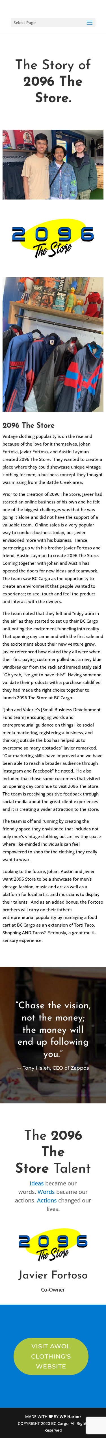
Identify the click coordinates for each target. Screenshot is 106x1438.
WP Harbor (70, 1416)
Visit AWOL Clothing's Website (51, 1356)
